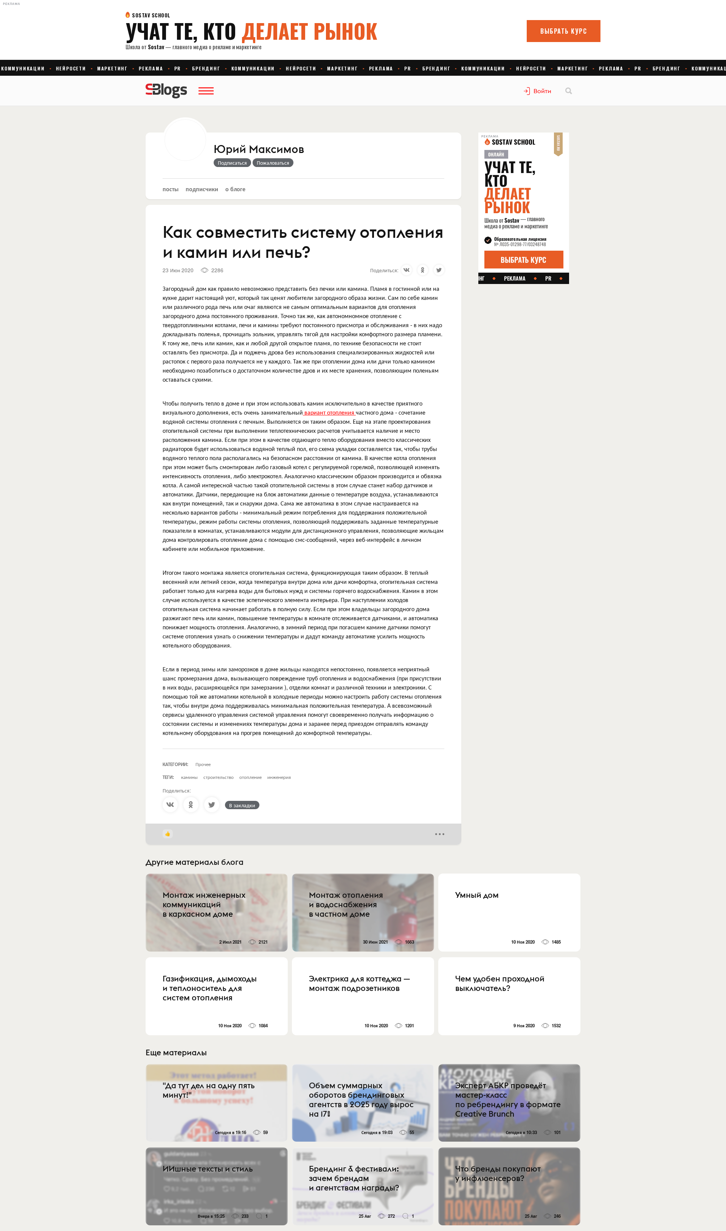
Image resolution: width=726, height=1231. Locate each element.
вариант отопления (329, 412)
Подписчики (202, 188)
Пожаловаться (273, 162)
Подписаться (232, 162)
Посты (170, 188)
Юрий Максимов (259, 149)
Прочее (203, 764)
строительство (218, 776)
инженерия (279, 776)
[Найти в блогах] (568, 91)
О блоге (235, 188)
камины (189, 776)
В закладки (242, 805)
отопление (250, 776)
